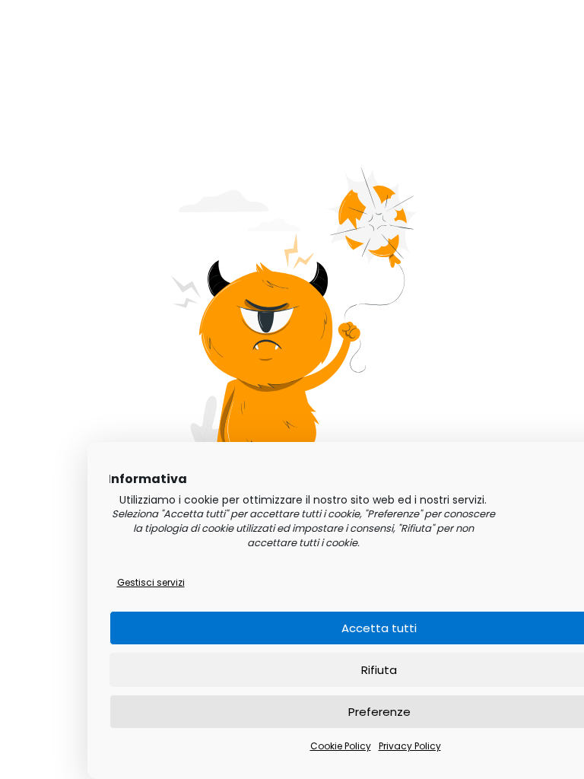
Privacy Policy (410, 745)
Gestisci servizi (151, 582)
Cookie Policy (340, 745)
